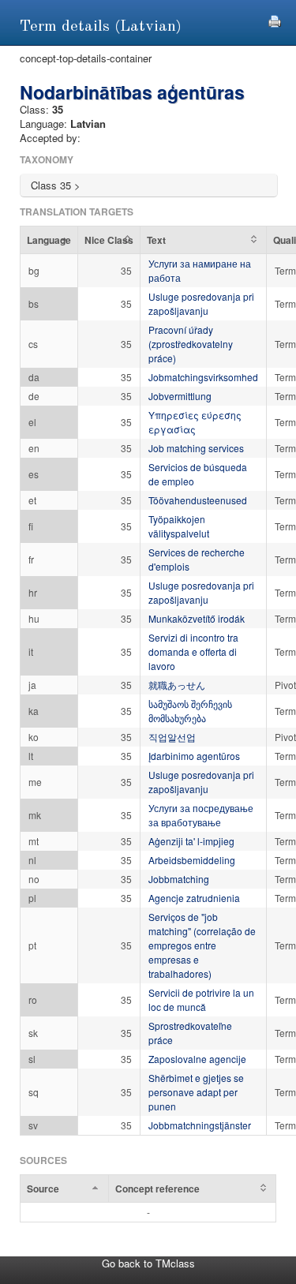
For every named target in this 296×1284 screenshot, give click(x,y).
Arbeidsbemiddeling (191, 860)
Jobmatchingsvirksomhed (203, 377)
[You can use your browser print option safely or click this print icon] (274, 19)
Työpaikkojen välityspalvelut (178, 526)
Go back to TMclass (148, 1263)
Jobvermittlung (180, 395)
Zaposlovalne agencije (197, 1058)
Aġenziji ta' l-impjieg (191, 841)
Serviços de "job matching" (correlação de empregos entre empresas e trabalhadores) (202, 945)
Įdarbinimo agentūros (194, 755)
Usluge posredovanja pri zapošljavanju (201, 303)
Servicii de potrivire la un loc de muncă (201, 999)
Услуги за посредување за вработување (200, 815)
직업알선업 (172, 736)
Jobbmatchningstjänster (199, 1125)
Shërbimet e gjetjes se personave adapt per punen (196, 1092)
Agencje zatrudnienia (194, 897)
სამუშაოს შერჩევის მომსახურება (190, 710)
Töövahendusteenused (197, 500)
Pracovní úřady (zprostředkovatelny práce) (190, 344)
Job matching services (196, 448)
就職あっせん (176, 684)
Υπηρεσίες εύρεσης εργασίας (195, 422)
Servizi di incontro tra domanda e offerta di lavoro (193, 651)
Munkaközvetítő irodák (196, 618)
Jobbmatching (178, 878)
